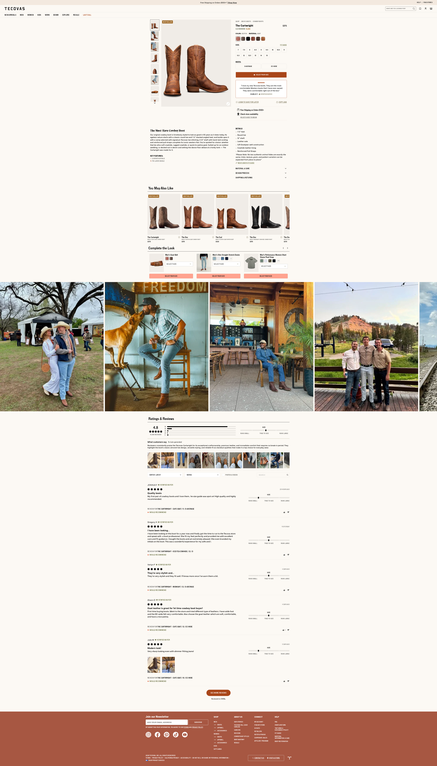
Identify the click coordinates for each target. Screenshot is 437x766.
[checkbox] (238, 474)
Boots (219, 725)
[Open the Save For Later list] (420, 8)
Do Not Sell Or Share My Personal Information (211, 758)
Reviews (237, 733)
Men (215, 722)
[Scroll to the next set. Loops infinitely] (291, 219)
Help (277, 717)
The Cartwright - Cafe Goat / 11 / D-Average (176, 509)
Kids (215, 746)
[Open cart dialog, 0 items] (431, 8)
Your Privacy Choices (156, 760)
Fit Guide (278, 733)
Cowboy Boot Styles (241, 736)
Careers (237, 730)
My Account (258, 722)
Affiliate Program (261, 741)
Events (257, 728)
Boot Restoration (281, 741)
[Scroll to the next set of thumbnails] (154, 103)
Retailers (258, 731)
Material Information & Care (282, 737)
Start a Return (280, 725)
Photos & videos (231, 475)
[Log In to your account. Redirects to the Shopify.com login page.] (425, 8)
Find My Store (259, 725)
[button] (200, 427)
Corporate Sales (260, 738)
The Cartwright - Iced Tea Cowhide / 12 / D (175, 551)
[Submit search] (414, 9)
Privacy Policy (158, 758)
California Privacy (172, 758)
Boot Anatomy (239, 739)
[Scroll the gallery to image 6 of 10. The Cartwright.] (154, 80)
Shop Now (232, 2)
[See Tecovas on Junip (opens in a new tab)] (223, 699)
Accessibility (186, 758)
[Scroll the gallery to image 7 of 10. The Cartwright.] (154, 91)
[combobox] (398, 9)
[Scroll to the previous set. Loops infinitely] (146, 219)
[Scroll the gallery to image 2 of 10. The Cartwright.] (154, 36)
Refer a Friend (260, 734)
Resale (236, 743)
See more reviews (218, 693)
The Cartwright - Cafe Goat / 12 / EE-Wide (175, 627)
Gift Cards (218, 749)
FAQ (276, 722)
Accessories (222, 731)
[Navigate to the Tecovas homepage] (15, 8)
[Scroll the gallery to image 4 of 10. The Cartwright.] (154, 58)
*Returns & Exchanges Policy (281, 729)
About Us (238, 717)
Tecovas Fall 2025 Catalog (241, 726)
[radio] (238, 38)
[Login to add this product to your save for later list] (179, 238)
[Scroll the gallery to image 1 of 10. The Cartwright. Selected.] (154, 25)
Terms (149, 758)
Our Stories (238, 722)
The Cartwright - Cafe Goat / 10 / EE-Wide (175, 678)
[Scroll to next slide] (287, 248)
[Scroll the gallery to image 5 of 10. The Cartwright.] (154, 69)
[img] (175, 442)
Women (216, 734)
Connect (258, 717)
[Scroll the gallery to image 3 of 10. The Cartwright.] (154, 47)
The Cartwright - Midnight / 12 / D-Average (176, 587)
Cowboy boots (258, 21)
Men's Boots (246, 21)
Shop (237, 21)
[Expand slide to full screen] (228, 103)
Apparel (220, 728)
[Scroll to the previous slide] (283, 248)
